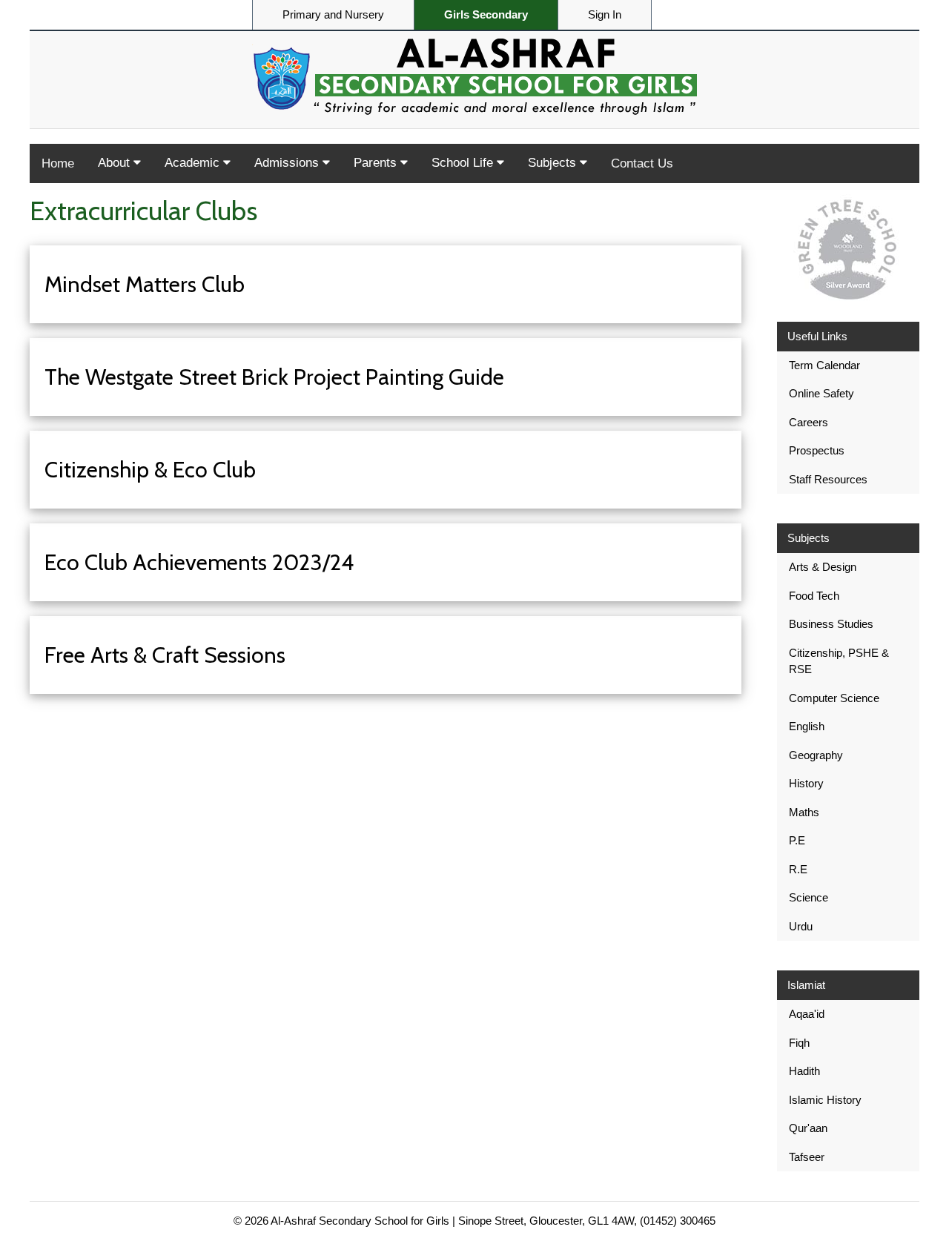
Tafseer (806, 1157)
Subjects (554, 163)
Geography (816, 755)
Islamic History (825, 1099)
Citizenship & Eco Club (150, 469)
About (115, 163)
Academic (194, 163)
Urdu (801, 926)
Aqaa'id (806, 1013)
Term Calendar (824, 365)
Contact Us (642, 163)
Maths (804, 812)
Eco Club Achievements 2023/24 (199, 562)
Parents (377, 163)
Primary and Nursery (333, 15)
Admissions (288, 163)
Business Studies (831, 624)
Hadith (804, 1071)
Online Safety (821, 393)
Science (808, 897)
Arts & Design (822, 566)
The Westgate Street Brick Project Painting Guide (274, 377)
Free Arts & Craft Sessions (164, 655)
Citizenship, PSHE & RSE (839, 661)
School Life (464, 163)
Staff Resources (828, 479)
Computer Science (834, 698)
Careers (808, 422)
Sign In (604, 15)
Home (58, 163)
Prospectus (816, 450)
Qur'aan (808, 1128)
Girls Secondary (486, 15)
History (806, 783)
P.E (797, 840)
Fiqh (799, 1042)
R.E (798, 869)
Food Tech (814, 595)
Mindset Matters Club (144, 284)
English (806, 726)
